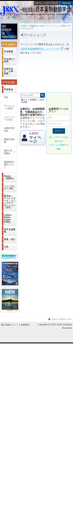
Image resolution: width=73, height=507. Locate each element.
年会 (42, 26)
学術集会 (33, 26)
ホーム (39, 3)
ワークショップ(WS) (56, 26)
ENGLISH (66, 3)
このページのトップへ (61, 319)
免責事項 (25, 325)
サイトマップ (52, 3)
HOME (23, 26)
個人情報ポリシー (9, 325)
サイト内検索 (29, 100)
